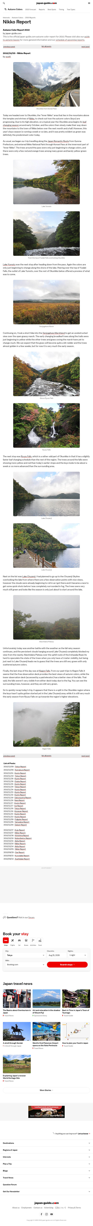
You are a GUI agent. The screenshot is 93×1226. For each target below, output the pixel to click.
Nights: (70, 951)
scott (8, 56)
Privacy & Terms (74, 1207)
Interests (6, 17)
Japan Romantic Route (58, 141)
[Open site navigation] (89, 3)
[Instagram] (46, 1214)
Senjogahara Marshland (54, 333)
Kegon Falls (44, 670)
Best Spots (52, 9)
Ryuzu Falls (26, 456)
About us (15, 1207)
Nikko (31, 118)
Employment (26, 1207)
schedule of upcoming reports (70, 39)
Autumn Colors (17, 17)
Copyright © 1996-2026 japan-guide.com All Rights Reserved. (46, 1220)
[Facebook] (41, 1214)
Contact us (38, 1207)
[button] (89, 1143)
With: (7, 960)
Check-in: (50, 951)
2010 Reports (30, 17)
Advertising (48, 1207)
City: (7, 951)
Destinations (8, 1143)
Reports (42, 9)
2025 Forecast (30, 9)
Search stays (66, 964)
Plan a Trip (7, 1164)
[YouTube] (51, 1214)
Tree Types (71, 9)
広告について (60, 1207)
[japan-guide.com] (46, 3)
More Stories (45, 1090)
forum (31, 917)
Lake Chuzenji (28, 576)
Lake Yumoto (9, 264)
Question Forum (10, 1184)
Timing (61, 9)
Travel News (8, 1178)
